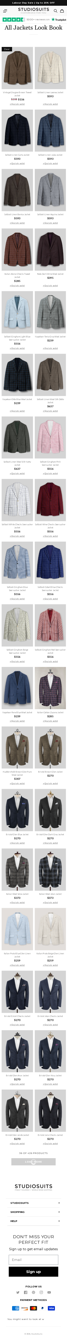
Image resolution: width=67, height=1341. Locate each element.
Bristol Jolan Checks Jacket (50, 1016)
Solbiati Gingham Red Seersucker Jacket (50, 651)
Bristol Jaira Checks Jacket (50, 1135)
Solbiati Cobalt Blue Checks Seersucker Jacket (50, 588)
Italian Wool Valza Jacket (17, 894)
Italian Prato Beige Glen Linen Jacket (50, 955)
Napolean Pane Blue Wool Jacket (17, 712)
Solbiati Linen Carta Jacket (17, 155)
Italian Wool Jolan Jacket (50, 894)
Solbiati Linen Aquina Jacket (50, 214)
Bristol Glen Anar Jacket (17, 1075)
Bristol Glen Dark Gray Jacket (50, 834)
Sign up (33, 1271)
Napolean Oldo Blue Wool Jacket (17, 399)
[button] (5, 11)
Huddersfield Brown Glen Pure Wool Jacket (17, 773)
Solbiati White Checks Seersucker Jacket (17, 526)
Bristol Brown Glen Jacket (50, 772)
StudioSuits (36, 1334)
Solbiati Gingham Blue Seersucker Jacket (17, 588)
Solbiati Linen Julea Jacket (50, 155)
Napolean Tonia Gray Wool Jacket (50, 336)
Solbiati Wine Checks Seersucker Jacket (50, 526)
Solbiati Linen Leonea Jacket (50, 92)
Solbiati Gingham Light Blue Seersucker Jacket (17, 338)
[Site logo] (33, 1187)
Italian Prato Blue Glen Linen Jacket (17, 955)
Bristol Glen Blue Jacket (17, 834)
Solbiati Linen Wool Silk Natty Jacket (17, 463)
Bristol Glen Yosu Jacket (50, 1075)
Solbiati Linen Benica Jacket (17, 214)
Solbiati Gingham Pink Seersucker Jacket (50, 463)
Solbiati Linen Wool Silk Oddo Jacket (50, 401)
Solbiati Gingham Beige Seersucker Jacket (17, 651)
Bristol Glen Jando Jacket (17, 1135)
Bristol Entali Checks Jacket (17, 1016)
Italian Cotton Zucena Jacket (50, 712)
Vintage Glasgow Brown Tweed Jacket (17, 94)
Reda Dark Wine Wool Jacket (50, 274)
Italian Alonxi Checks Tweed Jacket (17, 275)
